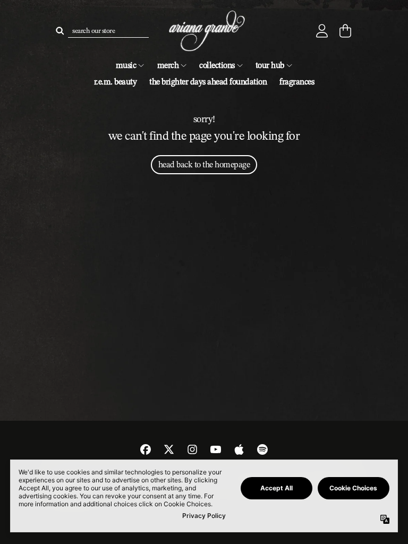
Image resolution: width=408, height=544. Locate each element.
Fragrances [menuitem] (296, 81)
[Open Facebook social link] (145, 449)
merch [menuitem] (168, 65)
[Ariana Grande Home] (204, 31)
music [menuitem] (126, 65)
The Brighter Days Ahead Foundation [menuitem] (208, 81)
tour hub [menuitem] (270, 65)
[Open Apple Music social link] (239, 449)
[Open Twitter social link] (169, 449)
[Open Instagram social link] (192, 449)
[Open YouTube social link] (215, 449)
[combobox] (108, 31)
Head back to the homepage (204, 164)
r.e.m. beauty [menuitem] (115, 81)
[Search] (59, 30)
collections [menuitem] (217, 65)
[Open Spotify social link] (262, 449)
